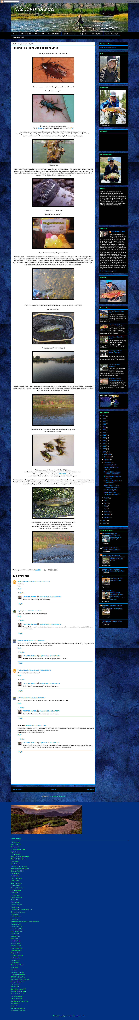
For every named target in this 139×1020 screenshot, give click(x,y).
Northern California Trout (111, 569)
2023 (104, 421)
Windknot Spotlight (111, 34)
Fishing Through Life (109, 533)
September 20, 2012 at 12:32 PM (40, 670)
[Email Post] (45, 570)
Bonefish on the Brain (110, 548)
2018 (104, 435)
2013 (104, 449)
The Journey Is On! (110, 465)
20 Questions (84, 34)
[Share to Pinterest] (57, 570)
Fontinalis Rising (108, 591)
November (107, 457)
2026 (104, 416)
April (105, 509)
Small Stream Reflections (111, 555)
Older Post (90, 789)
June (106, 503)
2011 (104, 520)
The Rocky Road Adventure (114, 365)
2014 (104, 446)
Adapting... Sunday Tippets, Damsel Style (116, 379)
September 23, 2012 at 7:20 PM (50, 711)
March (106, 511)
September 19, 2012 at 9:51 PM (39, 581)
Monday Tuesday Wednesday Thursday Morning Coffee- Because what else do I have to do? (117, 596)
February (107, 514)
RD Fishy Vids (96, 34)
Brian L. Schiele (23, 581)
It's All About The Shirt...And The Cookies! (113, 481)
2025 (104, 418)
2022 (104, 424)
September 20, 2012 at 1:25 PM (50, 683)
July (105, 500)
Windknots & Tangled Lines (112, 621)
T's (72, 128)
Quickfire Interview (69, 34)
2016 (104, 440)
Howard (40, 128)
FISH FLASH (39, 34)
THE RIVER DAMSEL (30, 596)
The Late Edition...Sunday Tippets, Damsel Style (112, 473)
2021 (104, 427)
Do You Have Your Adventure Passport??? (112, 493)
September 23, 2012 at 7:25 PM (50, 742)
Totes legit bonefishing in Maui (111, 549)
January (107, 517)
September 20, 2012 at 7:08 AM (34, 640)
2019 (104, 432)
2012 (104, 451)
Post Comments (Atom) (57, 796)
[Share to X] (53, 570)
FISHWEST (62, 474)
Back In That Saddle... (117, 608)
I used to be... (106, 623)
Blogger (83, 1016)
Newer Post (17, 789)
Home (15, 34)
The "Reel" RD (26, 34)
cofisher (20, 640)
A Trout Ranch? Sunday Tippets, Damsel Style (111, 486)
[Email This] (49, 570)
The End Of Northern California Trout (113, 571)
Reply (19, 589)
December (107, 454)
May (105, 506)
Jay (19, 611)
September (108, 462)
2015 (104, 443)
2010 (104, 523)
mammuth (68, 1016)
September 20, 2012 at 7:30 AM (50, 656)
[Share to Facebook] (55, 570)
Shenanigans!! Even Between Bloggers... (115, 351)
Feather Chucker (23, 670)
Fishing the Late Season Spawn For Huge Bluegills (115, 537)
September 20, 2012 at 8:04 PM (34, 698)
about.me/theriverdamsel (108, 47)
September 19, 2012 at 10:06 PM (31, 611)
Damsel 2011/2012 (53, 34)
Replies (22, 593)
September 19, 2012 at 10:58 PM (50, 624)
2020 (104, 429)
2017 (104, 438)
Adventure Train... (19, 37)
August (106, 498)
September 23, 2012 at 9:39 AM (36, 725)
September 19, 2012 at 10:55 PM (50, 596)
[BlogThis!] (51, 570)
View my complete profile (108, 271)
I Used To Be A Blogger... (117, 325)
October (107, 459)
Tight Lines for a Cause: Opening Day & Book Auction (117, 558)
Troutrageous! (107, 577)
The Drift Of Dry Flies (110, 490)
